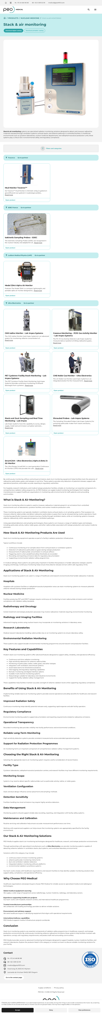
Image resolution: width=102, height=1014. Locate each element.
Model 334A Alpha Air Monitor (19, 285)
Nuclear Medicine (30, 18)
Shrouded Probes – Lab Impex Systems (71, 418)
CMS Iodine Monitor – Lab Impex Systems (24, 333)
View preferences (84, 1010)
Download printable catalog (34, 30)
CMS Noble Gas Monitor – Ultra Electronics (72, 376)
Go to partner (23, 158)
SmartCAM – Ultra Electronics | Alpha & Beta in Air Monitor (26, 462)
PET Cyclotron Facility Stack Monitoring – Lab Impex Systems (25, 377)
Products (13, 18)
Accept (17, 1010)
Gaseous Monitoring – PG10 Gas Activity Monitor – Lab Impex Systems (75, 334)
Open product (10, 200)
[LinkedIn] (11, 3)
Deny (51, 1010)
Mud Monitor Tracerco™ (16, 188)
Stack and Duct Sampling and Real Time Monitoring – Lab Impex (24, 419)
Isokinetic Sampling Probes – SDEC (21, 237)
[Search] (89, 10)
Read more (9, 195)
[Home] (6, 3)
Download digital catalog (14, 30)
